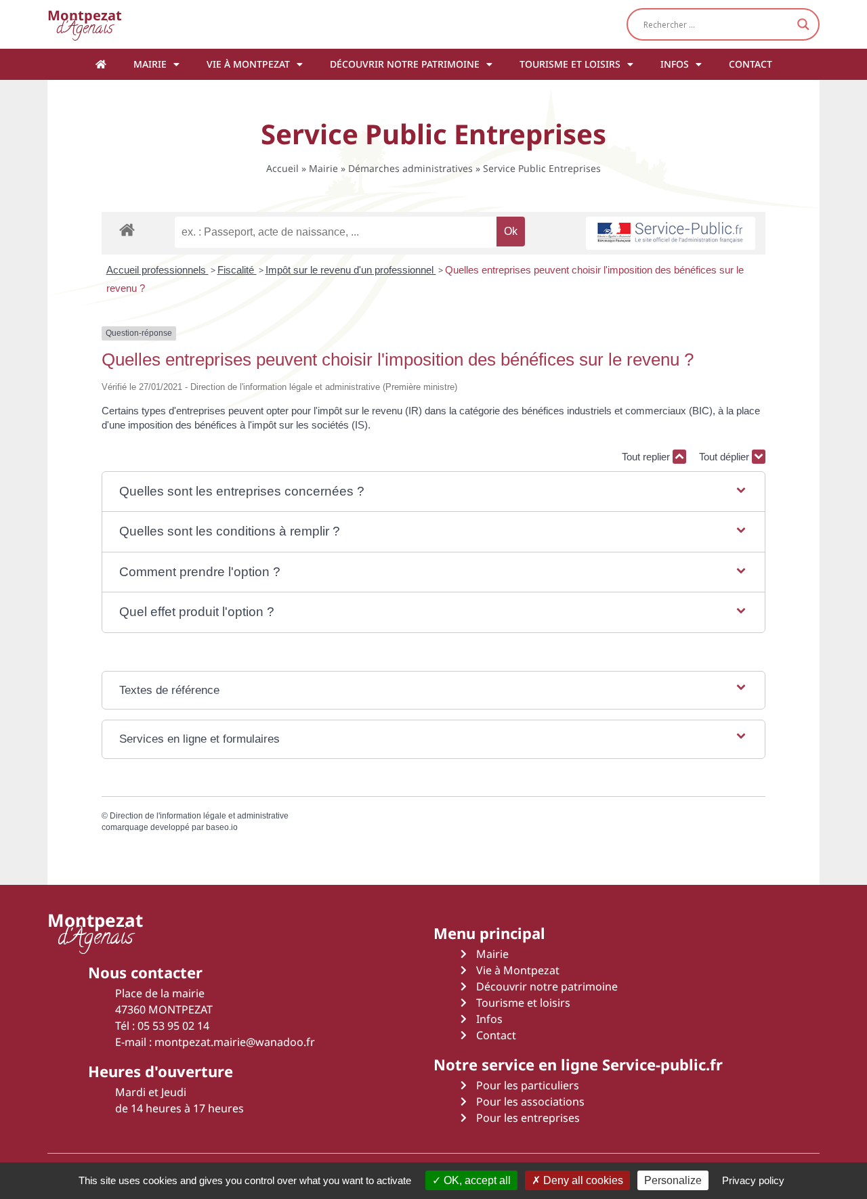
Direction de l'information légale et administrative (199, 816)
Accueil (282, 168)
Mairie (150, 64)
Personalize (673, 1180)
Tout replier (647, 456)
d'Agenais (84, 24)
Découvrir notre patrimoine (405, 64)
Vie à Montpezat (248, 64)
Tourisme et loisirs (570, 64)
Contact (750, 64)
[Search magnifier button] (803, 24)
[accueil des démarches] (127, 229)
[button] (433, 492)
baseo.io (222, 827)
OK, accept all (476, 1180)
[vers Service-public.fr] (670, 233)
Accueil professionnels (157, 270)
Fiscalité (237, 270)
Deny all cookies (582, 1180)
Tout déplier (725, 456)
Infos (674, 64)
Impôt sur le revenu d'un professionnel (351, 270)
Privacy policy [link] (753, 1180)
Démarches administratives (410, 168)
